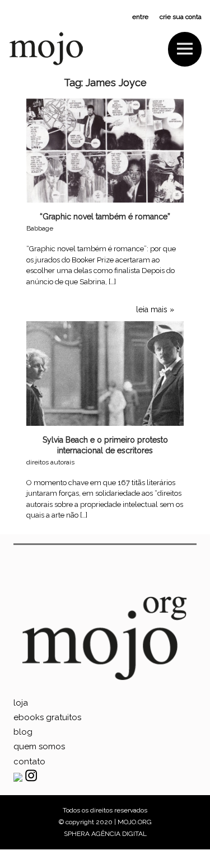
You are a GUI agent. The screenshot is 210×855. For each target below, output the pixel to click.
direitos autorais (50, 462)
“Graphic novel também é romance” (105, 216)
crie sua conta (181, 17)
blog (22, 732)
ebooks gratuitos (47, 717)
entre (140, 17)
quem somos (39, 746)
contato (29, 762)
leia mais (151, 309)
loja (20, 703)
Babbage (39, 228)
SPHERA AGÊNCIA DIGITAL (105, 834)
